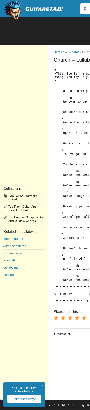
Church (74, 52)
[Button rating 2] (63, 317)
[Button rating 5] (84, 317)
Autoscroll (64, 333)
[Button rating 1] (56, 317)
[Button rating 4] (77, 317)
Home (58, 52)
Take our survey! (24, 399)
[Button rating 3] (70, 317)
